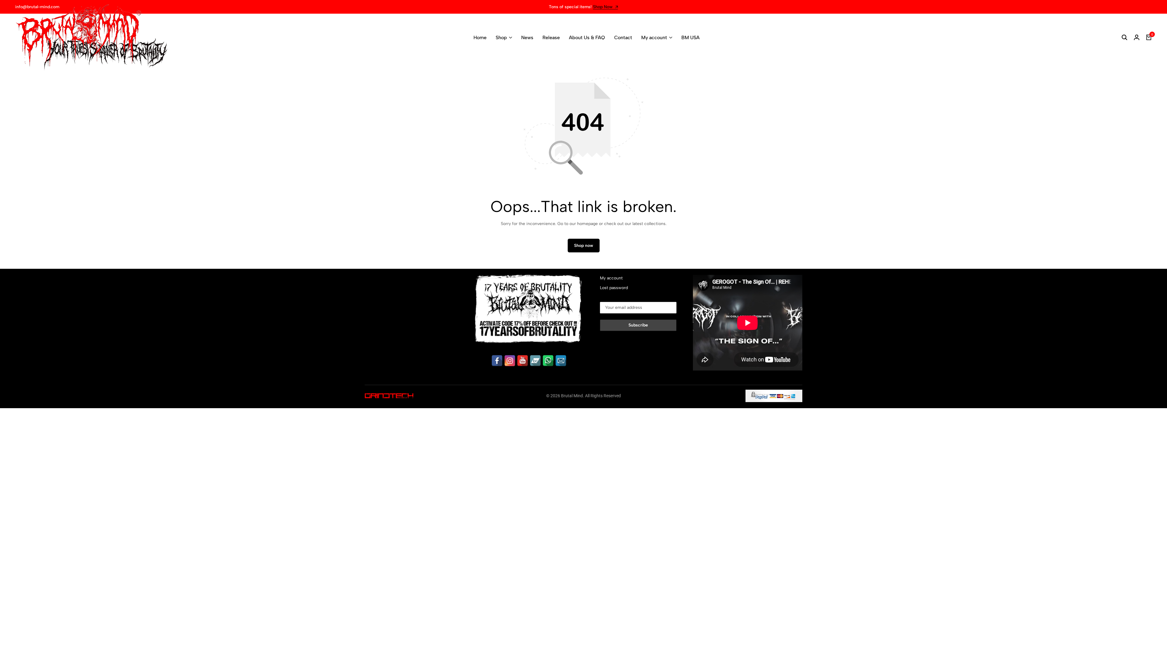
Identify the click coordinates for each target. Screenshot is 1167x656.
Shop (501, 37)
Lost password (614, 287)
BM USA (690, 37)
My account (654, 37)
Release (551, 37)
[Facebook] (497, 360)
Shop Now (603, 7)
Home (480, 37)
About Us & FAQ (587, 37)
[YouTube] (522, 360)
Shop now (583, 245)
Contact (623, 37)
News (527, 37)
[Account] (1137, 38)
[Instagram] (509, 360)
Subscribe (638, 325)
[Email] (560, 360)
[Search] (1124, 38)
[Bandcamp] (535, 360)
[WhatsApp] (548, 360)
